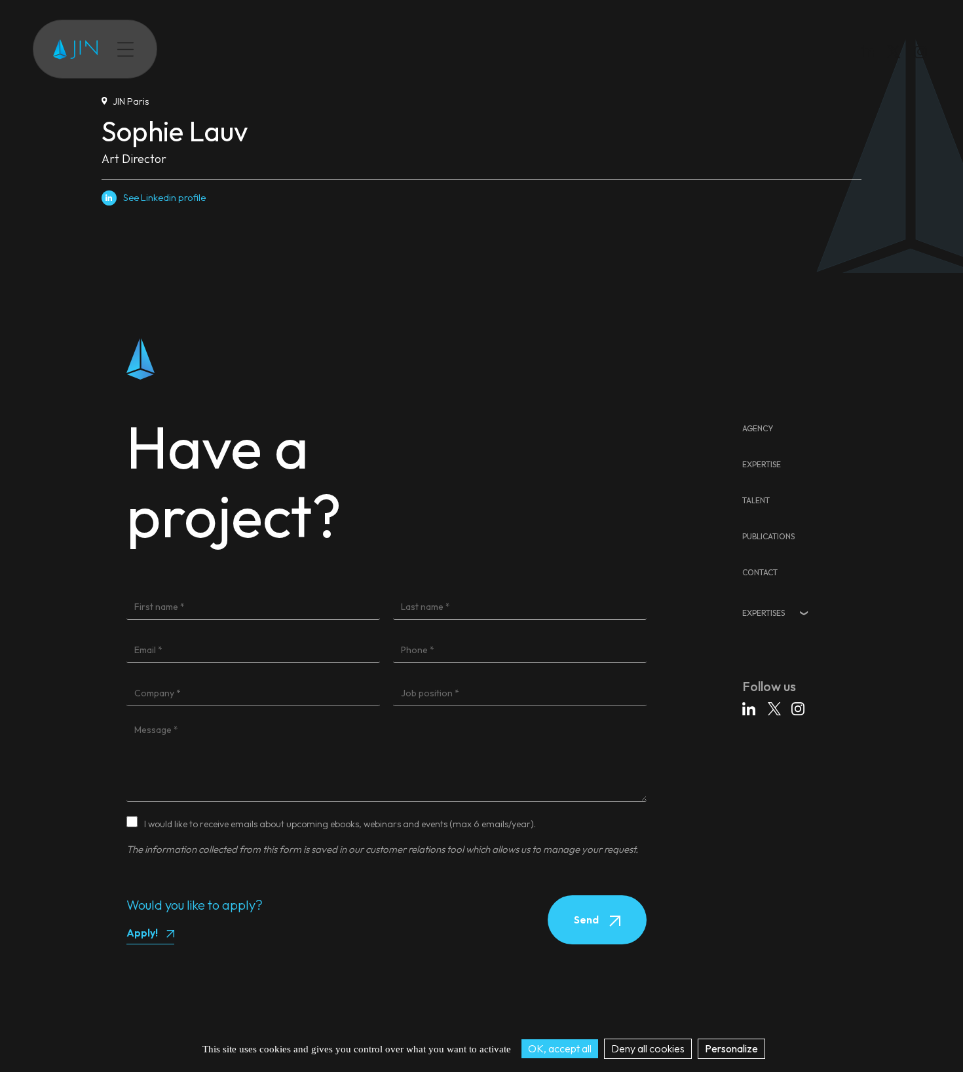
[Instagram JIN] (922, 54)
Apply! (142, 932)
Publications (313, 49)
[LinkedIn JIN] (870, 54)
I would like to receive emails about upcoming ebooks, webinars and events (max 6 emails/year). (340, 824)
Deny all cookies (648, 1048)
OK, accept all (560, 1048)
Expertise (207, 49)
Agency (757, 428)
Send (587, 919)
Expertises (763, 613)
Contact (372, 49)
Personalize (731, 1048)
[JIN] (75, 49)
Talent (257, 49)
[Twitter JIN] (897, 64)
